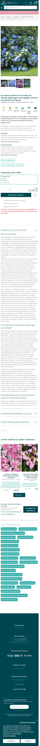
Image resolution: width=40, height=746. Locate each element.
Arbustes (8, 16)
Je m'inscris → (19, 711)
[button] (26, 3)
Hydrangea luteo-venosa (10, 550)
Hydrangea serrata (8, 570)
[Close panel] (37, 720)
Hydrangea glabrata (25, 537)
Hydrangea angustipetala (10, 591)
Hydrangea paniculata (9, 558)
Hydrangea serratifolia (9, 583)
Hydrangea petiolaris (28, 558)
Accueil (2, 16)
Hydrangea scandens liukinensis (13, 566)
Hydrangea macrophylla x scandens (14, 595)
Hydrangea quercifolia (9, 562)
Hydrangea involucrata (10, 546)
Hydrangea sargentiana (28, 562)
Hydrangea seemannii (9, 599)
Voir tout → (19, 495)
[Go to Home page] (9, 3)
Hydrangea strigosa (27, 583)
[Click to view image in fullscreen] (19, 51)
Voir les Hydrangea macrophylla (12, 165)
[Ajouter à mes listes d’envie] (35, 195)
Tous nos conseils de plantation (10, 141)
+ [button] (10, 189)
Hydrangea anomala (9, 529)
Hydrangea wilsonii (23, 587)
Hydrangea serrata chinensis (12, 575)
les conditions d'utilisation (25, 715)
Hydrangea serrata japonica (11, 579)
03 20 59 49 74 (24, 638)
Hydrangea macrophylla (27, 16)
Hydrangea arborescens (27, 529)
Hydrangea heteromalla (10, 541)
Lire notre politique (9, 736)
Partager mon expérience (30, 509)
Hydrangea (16, 16)
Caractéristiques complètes (9, 155)
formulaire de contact (20, 639)
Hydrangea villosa (8, 587)
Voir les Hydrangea (8, 160)
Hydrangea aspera (8, 537)
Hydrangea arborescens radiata (13, 533)
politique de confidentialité (13, 715)
